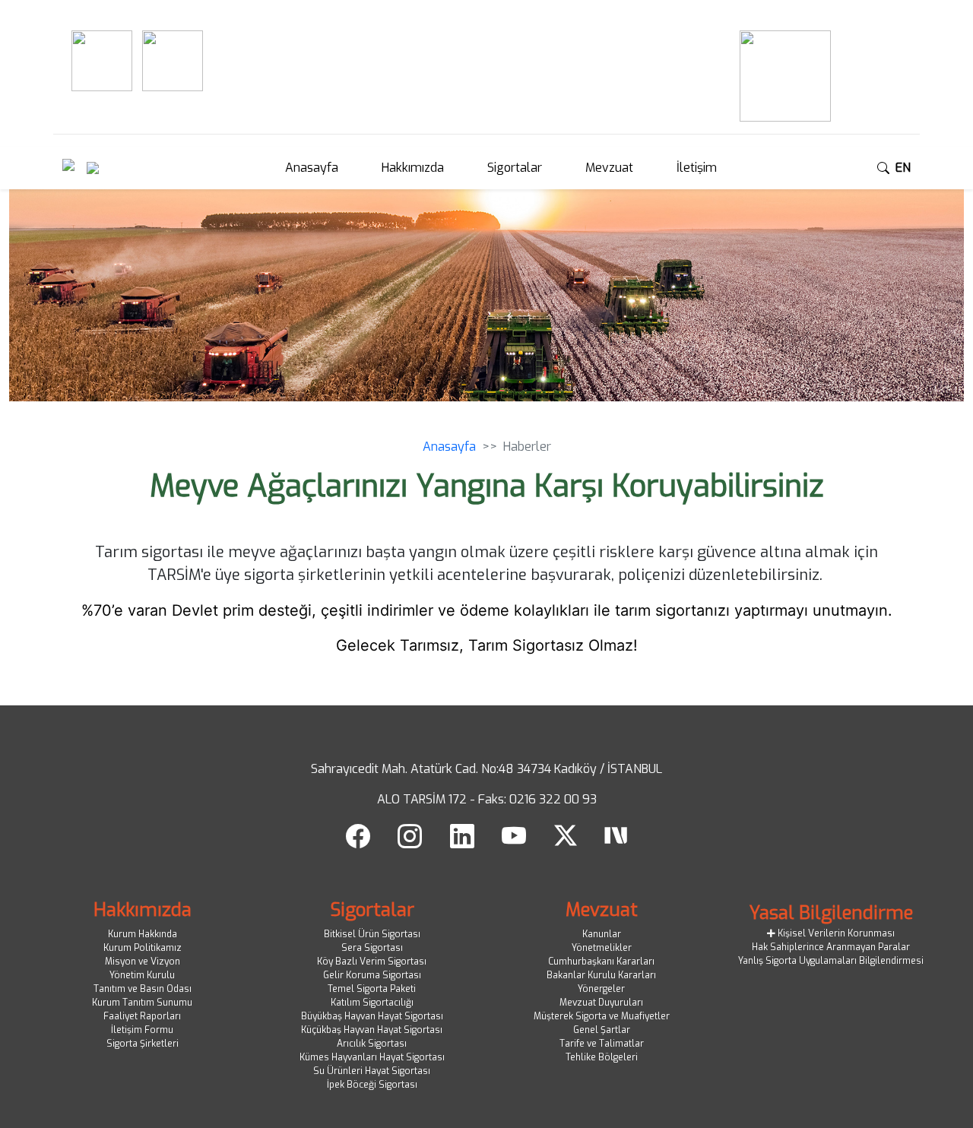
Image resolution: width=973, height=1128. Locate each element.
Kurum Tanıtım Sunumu (142, 1003)
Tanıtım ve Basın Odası (142, 989)
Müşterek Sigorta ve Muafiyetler (602, 1016)
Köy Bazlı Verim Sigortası (371, 961)
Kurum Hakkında (142, 934)
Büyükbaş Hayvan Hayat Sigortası (372, 1016)
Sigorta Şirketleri (142, 1044)
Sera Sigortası (372, 948)
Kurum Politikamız (142, 948)
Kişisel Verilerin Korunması (835, 933)
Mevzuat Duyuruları (601, 1003)
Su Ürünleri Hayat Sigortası (371, 1071)
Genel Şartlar (601, 1030)
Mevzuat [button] (609, 168)
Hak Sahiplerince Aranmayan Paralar (831, 947)
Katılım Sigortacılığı (372, 1003)
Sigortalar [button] (514, 168)
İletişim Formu (142, 1030)
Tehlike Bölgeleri (602, 1057)
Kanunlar (601, 934)
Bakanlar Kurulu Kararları (601, 975)
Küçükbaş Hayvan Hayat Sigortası (371, 1030)
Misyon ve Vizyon (142, 961)
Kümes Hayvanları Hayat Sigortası (372, 1057)
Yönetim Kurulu (142, 975)
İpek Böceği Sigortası (372, 1085)
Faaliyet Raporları (142, 1016)
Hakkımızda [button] (413, 168)
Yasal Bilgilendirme (831, 913)
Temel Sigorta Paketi (372, 989)
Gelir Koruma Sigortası (372, 975)
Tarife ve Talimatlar (601, 1044)
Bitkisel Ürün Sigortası (372, 934)
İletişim (697, 168)
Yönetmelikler (602, 948)
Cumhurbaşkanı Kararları (601, 961)
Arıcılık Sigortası (372, 1044)
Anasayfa (311, 168)
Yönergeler (601, 989)
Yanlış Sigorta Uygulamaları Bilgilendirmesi (831, 961)
